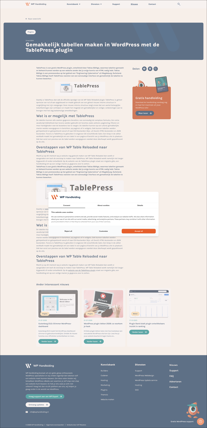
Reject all (68, 231)
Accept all (139, 231)
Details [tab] (140, 205)
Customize (103, 231)
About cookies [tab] (103, 205)
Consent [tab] (66, 205)
